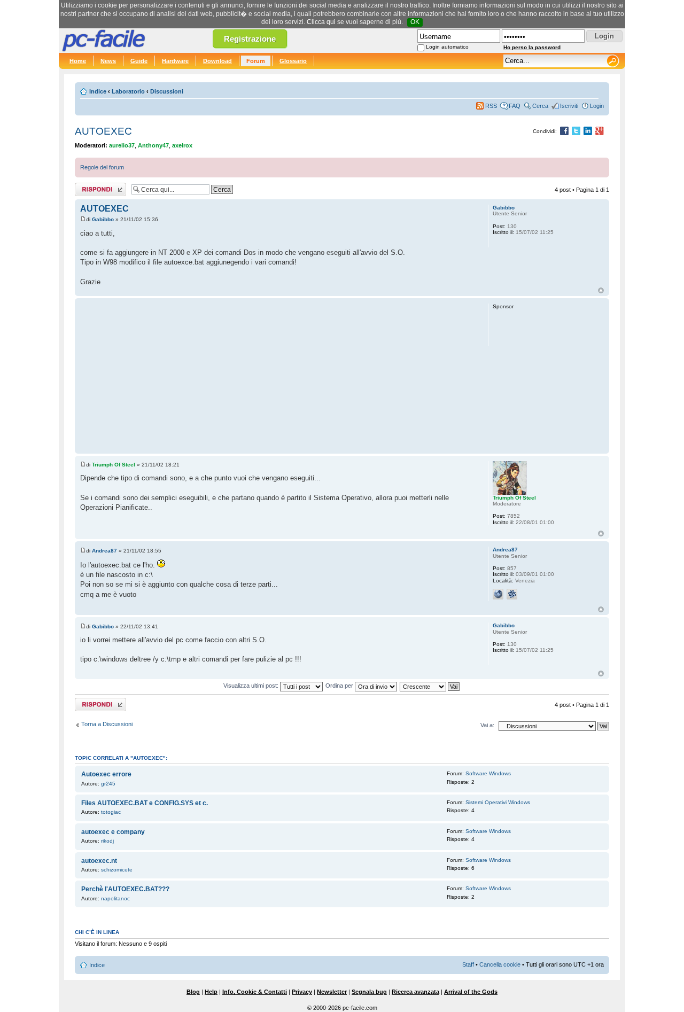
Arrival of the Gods (471, 991)
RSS (491, 106)
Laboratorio (128, 91)
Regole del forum (102, 167)
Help (211, 991)
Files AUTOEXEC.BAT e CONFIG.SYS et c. (144, 803)
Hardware (175, 61)
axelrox (182, 145)
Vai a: (487, 725)
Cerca (540, 106)
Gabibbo (103, 219)
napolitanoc (115, 898)
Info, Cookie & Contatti (254, 991)
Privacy (302, 991)
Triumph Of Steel (113, 465)
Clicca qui (321, 22)
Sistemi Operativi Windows (497, 802)
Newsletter (332, 991)
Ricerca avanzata (415, 991)
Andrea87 (104, 551)
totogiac (111, 812)
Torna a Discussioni (107, 724)
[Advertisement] (279, 375)
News (108, 61)
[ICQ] (512, 594)
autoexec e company (113, 832)
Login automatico (447, 47)
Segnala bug (369, 991)
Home (77, 61)
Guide (138, 61)
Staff (468, 964)
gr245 (108, 784)
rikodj (107, 841)
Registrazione (250, 38)
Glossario (293, 61)
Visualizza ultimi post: (251, 685)
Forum (255, 61)
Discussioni (166, 91)
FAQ (514, 106)
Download (217, 61)
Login (597, 106)
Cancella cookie (499, 964)
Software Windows (488, 773)
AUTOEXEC (103, 131)
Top (601, 290)
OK (414, 22)
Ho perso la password (532, 47)
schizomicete (117, 870)
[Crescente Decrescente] (430, 685)
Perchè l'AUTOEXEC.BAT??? (125, 889)
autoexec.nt (99, 861)
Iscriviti (569, 106)
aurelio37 (122, 145)
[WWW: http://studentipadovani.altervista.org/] (498, 594)
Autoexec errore (106, 774)
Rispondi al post (95, 187)
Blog (193, 991)
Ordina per (340, 685)
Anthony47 (153, 145)
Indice (97, 91)
